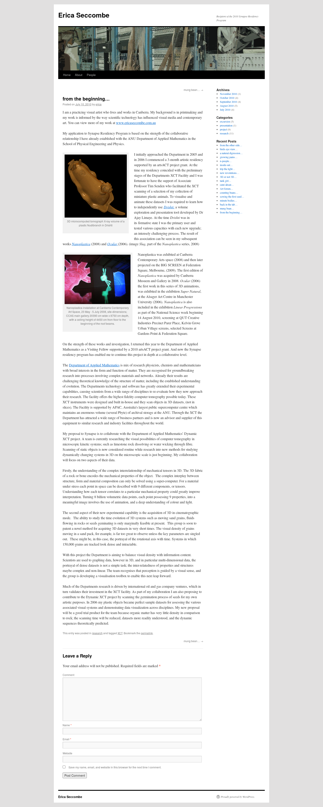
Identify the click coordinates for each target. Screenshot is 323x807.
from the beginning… (231, 212)
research (97, 633)
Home (67, 75)
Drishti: (169, 207)
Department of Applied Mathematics (94, 365)
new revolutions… (229, 173)
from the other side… (231, 145)
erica (99, 104)
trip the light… (227, 169)
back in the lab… (229, 204)
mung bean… (193, 90)
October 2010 (227, 97)
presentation (226, 125)
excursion (225, 121)
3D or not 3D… (228, 176)
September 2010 (228, 101)
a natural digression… (231, 153)
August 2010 (227, 105)
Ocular (112, 243)
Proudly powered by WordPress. (238, 796)
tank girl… (225, 180)
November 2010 (228, 93)
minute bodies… (228, 200)
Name (67, 725)
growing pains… (229, 157)
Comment (68, 675)
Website (67, 753)
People (91, 75)
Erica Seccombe (83, 15)
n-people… (226, 161)
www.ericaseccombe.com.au (136, 122)
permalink (147, 633)
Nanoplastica (81, 243)
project (223, 129)
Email (67, 739)
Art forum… (226, 188)
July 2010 (225, 109)
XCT (120, 633)
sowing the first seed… (232, 196)
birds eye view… (229, 149)
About (78, 75)
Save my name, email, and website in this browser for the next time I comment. (115, 767)
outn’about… (227, 184)
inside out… (226, 165)
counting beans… (229, 192)
